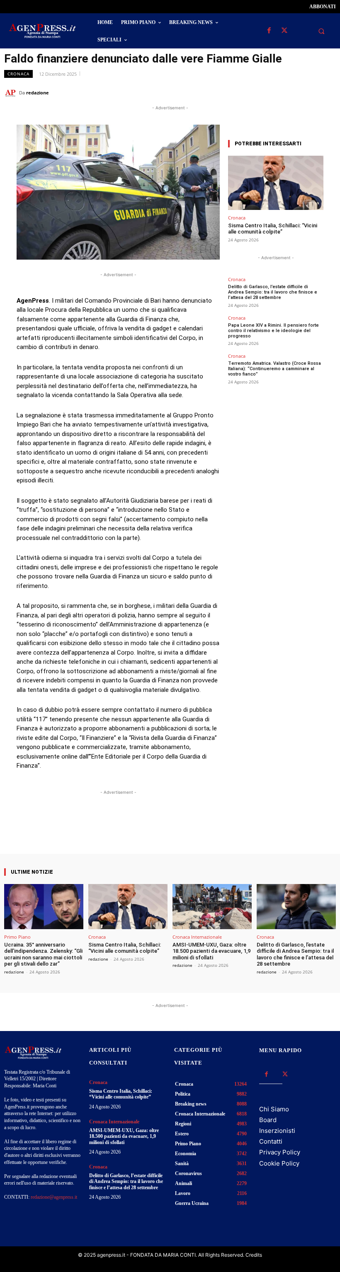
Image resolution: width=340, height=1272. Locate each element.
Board (268, 1120)
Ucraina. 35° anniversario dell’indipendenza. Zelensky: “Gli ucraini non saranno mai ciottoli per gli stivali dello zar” (43, 954)
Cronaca (18, 74)
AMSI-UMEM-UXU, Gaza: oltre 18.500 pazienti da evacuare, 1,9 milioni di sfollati (211, 951)
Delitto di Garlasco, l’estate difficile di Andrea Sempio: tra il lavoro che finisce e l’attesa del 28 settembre (272, 292)
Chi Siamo (274, 1109)
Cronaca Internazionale (197, 937)
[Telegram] (327, 92)
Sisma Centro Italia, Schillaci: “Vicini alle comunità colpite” (272, 228)
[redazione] (11, 93)
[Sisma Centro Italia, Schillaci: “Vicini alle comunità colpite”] (275, 183)
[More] (192, 830)
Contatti (270, 1141)
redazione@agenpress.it (54, 1197)
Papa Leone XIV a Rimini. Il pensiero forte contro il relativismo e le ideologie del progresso (273, 331)
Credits (253, 1255)
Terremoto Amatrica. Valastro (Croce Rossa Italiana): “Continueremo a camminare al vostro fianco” (274, 369)
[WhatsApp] (289, 92)
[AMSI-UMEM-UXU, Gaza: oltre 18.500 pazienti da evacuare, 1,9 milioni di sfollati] (212, 906)
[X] (284, 30)
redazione (37, 92)
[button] (321, 31)
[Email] (308, 92)
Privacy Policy (279, 1152)
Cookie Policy (279, 1163)
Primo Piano (17, 937)
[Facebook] (268, 30)
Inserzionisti (277, 1131)
